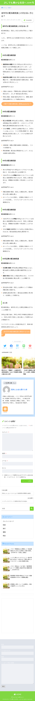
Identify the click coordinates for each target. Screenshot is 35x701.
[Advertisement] (17, 615)
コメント (5, 432)
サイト (4, 468)
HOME (18, 694)
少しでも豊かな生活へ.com (18, 2)
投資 (10, 352)
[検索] (32, 509)
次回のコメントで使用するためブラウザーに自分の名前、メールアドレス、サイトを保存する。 (18, 476)
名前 (4, 453)
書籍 (4, 532)
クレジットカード (8, 521)
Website (5, 412)
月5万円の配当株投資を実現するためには (15, 333)
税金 (4, 535)
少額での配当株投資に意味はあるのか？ (17, 104)
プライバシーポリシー (17, 697)
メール (5, 460)
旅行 (4, 528)
